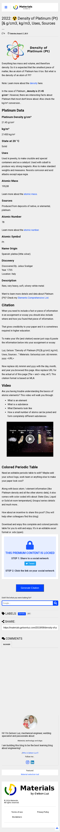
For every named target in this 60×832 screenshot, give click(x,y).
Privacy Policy (43, 812)
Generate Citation (30, 588)
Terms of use (17, 812)
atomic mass (30, 194)
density (33, 83)
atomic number (31, 230)
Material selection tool (30, 774)
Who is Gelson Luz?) (30, 753)
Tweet (31, 563)
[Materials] (22, 8)
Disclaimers (17, 817)
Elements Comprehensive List (33, 297)
